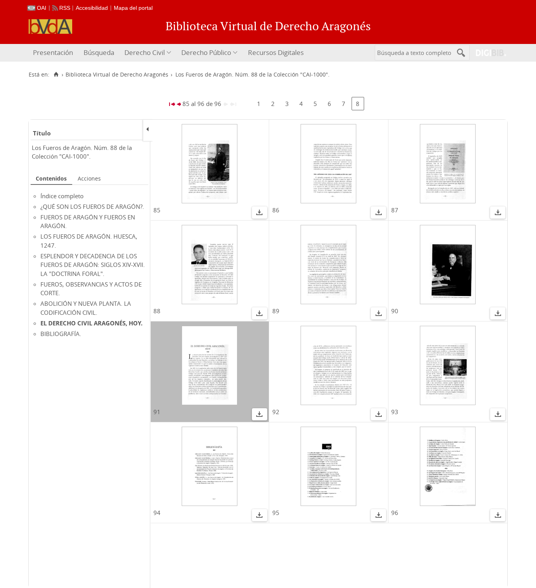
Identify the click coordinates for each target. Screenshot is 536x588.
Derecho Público (206, 52)
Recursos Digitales (276, 52)
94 (156, 513)
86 (275, 210)
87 (394, 210)
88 (156, 311)
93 (394, 412)
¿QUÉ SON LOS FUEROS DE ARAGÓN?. (92, 206)
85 (156, 210)
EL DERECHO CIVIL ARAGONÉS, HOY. (91, 323)
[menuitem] (54, 53)
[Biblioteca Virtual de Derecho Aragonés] (50, 26)
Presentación (53, 52)
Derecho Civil (144, 52)
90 (394, 311)
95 (275, 513)
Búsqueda (99, 52)
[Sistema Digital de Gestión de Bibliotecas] (488, 52)
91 (156, 412)
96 (394, 513)
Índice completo (62, 196)
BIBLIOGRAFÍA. (60, 334)
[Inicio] (56, 74)
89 (275, 311)
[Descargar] (259, 213)
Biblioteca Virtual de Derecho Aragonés (117, 74)
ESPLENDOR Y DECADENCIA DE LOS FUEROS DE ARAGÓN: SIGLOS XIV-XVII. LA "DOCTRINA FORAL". (92, 265)
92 (275, 412)
